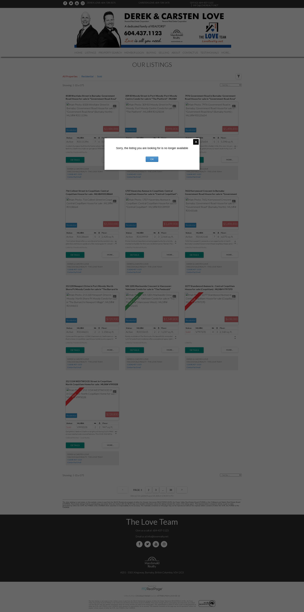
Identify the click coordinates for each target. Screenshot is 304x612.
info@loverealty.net (157, 536)
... (163, 489)
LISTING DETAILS (75, 160)
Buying (151, 52)
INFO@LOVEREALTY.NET (205, 5)
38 (170, 489)
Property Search (110, 52)
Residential (87, 76)
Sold (99, 76)
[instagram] (83, 3)
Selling (164, 52)
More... (225, 52)
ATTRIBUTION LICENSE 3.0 (168, 596)
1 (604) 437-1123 (74, 174)
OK (152, 159)
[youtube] (77, 3)
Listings (90, 52)
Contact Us (190, 52)
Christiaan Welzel (143, 596)
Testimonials (209, 52)
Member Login (134, 52)
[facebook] (65, 3)
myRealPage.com (152, 589)
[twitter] (71, 3)
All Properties (70, 76)
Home (78, 52)
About (176, 52)
